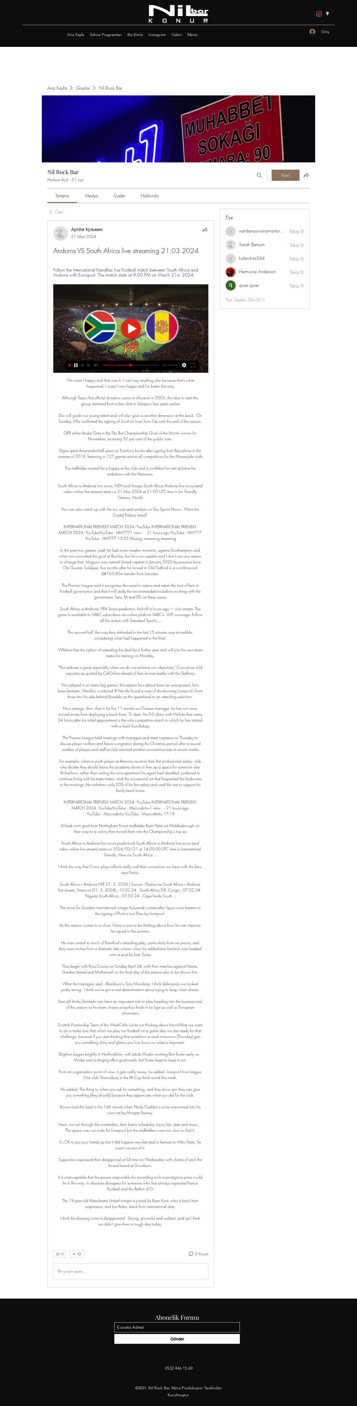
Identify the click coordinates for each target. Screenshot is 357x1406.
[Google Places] (327, 13)
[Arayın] (259, 175)
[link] (62, 196)
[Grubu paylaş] (306, 175)
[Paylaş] (205, 229)
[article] (130, 753)
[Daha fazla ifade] (76, 1254)
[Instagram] (319, 13)
